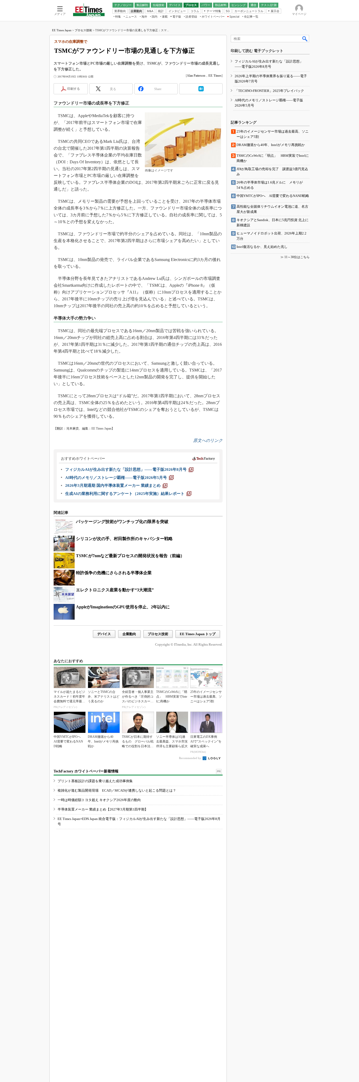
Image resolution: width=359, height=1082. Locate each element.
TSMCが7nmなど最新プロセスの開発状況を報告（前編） (130, 555)
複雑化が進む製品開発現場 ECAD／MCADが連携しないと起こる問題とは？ (117, 790)
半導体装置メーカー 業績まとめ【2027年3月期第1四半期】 (103, 809)
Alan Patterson (196, 75)
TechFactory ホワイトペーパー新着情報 (86, 771)
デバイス (104, 634)
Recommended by (190, 758)
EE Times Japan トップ (198, 634)
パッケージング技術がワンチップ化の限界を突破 (122, 521)
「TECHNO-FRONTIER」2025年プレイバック (269, 91)
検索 (305, 38)
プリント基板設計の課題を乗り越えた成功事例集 (95, 781)
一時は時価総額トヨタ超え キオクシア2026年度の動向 (99, 800)
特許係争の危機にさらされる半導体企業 (114, 573)
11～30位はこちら (297, 257)
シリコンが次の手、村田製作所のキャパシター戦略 (124, 538)
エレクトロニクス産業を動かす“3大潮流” (115, 590)
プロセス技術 (83, 30)
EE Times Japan (61, 30)
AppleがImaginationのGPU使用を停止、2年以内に (123, 607)
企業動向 (129, 634)
